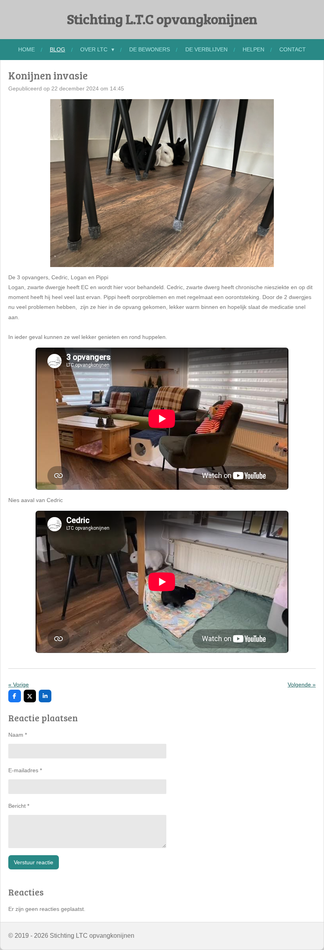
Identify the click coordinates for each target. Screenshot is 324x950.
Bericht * (18, 806)
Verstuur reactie (33, 862)
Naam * (17, 735)
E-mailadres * (25, 770)
